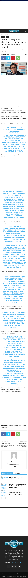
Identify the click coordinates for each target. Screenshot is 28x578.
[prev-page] (2, 498)
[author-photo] (14, 459)
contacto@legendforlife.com (17, 562)
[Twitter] (8, 58)
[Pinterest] (13, 58)
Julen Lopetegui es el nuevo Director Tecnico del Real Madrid (7, 445)
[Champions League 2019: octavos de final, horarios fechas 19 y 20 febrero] (5, 493)
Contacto (24, 573)
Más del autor (17, 473)
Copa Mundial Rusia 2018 (13, 425)
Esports (6, 34)
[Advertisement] (14, 15)
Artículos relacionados (7, 473)
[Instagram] (12, 566)
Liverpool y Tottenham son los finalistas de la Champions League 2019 (17, 485)
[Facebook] (3, 58)
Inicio (2, 34)
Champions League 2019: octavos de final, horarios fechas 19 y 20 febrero (16, 492)
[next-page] (5, 498)
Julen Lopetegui (22, 425)
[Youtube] (19, 566)
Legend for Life (6, 54)
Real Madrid (4, 427)
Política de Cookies (16, 573)
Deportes (3, 36)
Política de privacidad (7, 573)
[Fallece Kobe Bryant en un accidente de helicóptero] (5, 479)
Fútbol (7, 36)
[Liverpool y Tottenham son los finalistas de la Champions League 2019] (5, 487)
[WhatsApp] (18, 58)
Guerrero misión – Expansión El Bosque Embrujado (22, 445)
